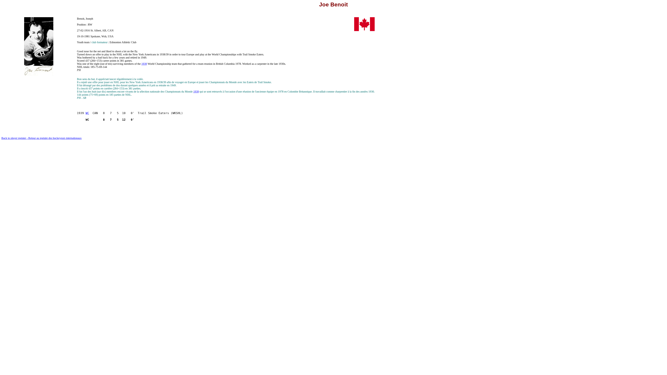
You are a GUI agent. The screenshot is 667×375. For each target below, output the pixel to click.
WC (87, 113)
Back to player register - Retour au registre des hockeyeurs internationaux (41, 138)
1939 (144, 63)
